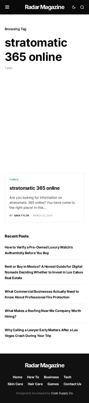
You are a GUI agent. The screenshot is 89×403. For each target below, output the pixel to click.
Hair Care (35, 384)
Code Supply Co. (62, 393)
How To (33, 377)
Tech (67, 377)
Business (51, 377)
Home (17, 377)
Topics (14, 179)
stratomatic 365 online (34, 188)
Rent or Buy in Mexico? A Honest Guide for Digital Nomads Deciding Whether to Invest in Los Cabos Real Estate (44, 272)
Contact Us (72, 384)
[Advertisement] (44, 117)
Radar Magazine (44, 7)
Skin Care (15, 384)
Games (53, 384)
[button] (7, 7)
